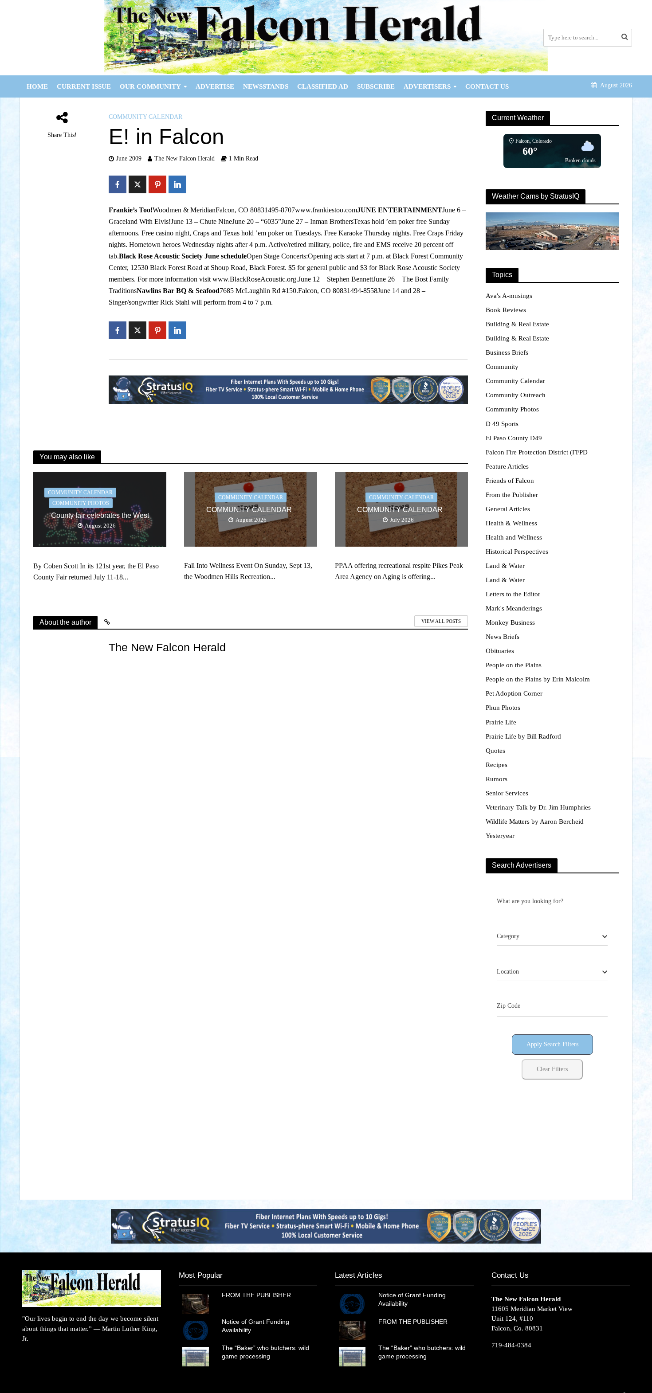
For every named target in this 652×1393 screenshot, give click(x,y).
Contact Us (487, 86)
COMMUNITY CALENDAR (250, 509)
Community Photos (80, 503)
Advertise (215, 86)
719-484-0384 (511, 1345)
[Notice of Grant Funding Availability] (195, 1329)
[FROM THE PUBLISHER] (195, 1303)
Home (37, 86)
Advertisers (427, 86)
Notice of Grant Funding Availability (255, 1326)
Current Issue (84, 86)
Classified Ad (322, 86)
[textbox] (508, 936)
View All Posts (441, 621)
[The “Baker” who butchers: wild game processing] (195, 1356)
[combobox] (552, 937)
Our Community (150, 86)
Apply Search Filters (552, 1044)
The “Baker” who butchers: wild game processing (265, 1352)
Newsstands (265, 86)
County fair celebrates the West (100, 515)
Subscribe (376, 86)
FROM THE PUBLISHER (258, 1295)
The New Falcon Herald (184, 158)
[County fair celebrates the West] (99, 509)
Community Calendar (145, 116)
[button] (326, 1226)
